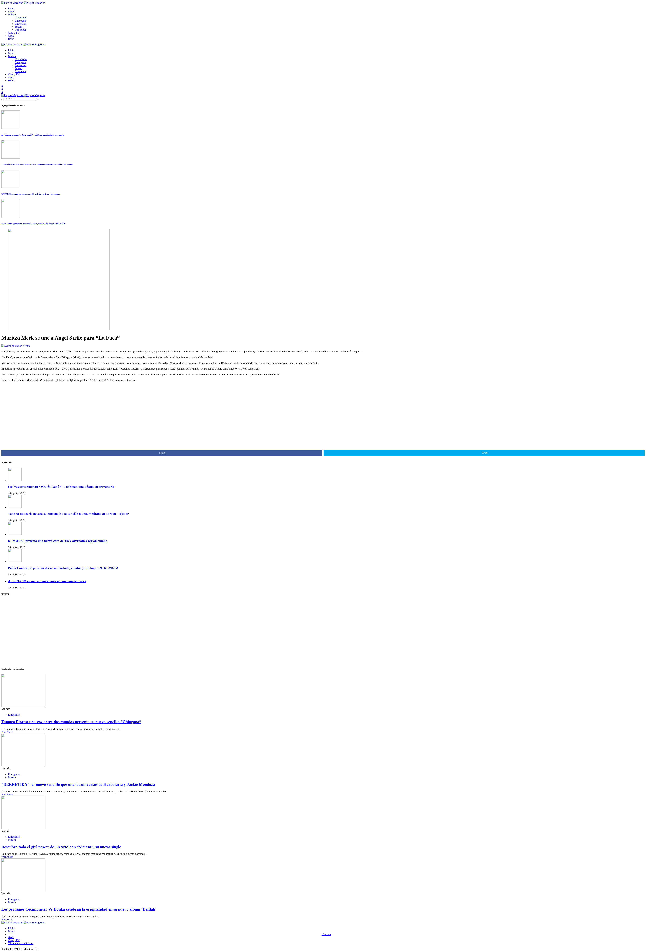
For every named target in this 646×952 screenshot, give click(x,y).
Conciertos (20, 29)
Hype (11, 38)
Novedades (21, 17)
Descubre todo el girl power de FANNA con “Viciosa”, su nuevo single (61, 847)
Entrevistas (20, 23)
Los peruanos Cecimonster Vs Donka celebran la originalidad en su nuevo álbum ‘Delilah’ (78, 909)
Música (12, 14)
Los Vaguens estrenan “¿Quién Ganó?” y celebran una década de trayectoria (32, 135)
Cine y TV (14, 32)
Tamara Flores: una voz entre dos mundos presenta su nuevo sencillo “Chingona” (71, 722)
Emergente (20, 20)
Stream (18, 26)
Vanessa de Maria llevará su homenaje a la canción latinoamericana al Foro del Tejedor (37, 164)
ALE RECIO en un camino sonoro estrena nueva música (47, 581)
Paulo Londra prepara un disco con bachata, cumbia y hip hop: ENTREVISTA (33, 224)
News (11, 11)
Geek (11, 35)
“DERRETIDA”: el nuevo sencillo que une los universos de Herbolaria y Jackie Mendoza (78, 784)
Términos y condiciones (20, 943)
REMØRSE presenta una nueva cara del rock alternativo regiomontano (30, 194)
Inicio (11, 8)
